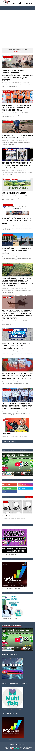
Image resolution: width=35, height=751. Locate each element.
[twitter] (25, 488)
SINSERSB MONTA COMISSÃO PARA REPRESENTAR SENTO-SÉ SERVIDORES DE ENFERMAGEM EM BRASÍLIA (17, 405)
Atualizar (12, 744)
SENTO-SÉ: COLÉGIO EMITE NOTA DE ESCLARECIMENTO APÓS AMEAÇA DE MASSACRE (16, 220)
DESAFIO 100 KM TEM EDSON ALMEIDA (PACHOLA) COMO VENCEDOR (17, 136)
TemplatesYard (17, 748)
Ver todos (28, 497)
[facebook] (9, 491)
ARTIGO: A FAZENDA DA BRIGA (14, 193)
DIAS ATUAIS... (7, 515)
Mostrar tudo (17, 51)
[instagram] (25, 484)
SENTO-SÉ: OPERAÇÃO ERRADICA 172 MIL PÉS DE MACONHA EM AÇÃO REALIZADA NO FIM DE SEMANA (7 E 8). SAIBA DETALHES (17, 282)
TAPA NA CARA (8, 434)
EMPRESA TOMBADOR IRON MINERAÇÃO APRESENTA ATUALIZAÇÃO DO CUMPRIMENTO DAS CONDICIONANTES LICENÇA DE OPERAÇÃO (17, 75)
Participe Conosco (20, 744)
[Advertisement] (17, 27)
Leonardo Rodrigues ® (8, 82)
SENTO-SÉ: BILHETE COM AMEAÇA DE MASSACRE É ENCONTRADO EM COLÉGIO (17, 250)
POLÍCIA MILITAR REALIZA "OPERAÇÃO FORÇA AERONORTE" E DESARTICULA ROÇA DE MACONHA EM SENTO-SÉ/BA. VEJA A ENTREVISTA (17, 314)
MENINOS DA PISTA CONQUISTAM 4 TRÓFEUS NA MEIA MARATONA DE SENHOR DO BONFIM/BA (16, 107)
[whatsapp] (9, 488)
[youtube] (9, 484)
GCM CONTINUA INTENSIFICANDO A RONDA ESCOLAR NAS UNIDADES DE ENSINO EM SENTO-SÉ (16, 165)
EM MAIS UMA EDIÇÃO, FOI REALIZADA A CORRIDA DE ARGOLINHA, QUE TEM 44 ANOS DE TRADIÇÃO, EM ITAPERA (17, 375)
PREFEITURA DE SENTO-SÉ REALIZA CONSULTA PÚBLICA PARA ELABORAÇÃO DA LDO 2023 (16, 345)
